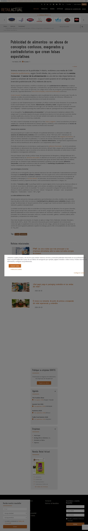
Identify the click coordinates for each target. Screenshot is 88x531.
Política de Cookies (16, 269)
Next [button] (83, 20)
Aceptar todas (15, 266)
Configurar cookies (79, 273)
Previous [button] (4, 20)
